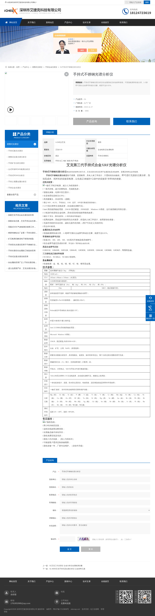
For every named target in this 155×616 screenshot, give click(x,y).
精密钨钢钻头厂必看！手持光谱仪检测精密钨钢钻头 (22, 233)
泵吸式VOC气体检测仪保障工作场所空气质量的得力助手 (22, 227)
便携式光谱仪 (37, 67)
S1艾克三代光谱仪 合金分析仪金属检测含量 (65, 566)
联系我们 (123, 22)
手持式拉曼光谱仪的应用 (18, 256)
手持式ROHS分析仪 (16, 175)
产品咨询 (91, 121)
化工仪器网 (94, 609)
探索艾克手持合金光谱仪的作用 (21, 215)
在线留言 (105, 22)
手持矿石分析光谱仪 (16, 163)
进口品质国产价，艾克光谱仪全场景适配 (22, 268)
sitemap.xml (75, 609)
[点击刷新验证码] (84, 539)
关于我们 (31, 22)
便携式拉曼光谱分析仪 (17, 157)
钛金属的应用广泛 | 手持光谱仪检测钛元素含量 (22, 262)
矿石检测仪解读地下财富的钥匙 (21, 239)
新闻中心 (68, 581)
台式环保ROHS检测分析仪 (19, 169)
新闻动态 (50, 22)
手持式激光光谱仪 (15, 151)
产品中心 (68, 22)
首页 (18, 67)
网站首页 (13, 22)
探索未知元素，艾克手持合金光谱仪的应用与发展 (22, 221)
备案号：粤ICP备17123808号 (57, 609)
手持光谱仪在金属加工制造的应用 (21, 251)
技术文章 (87, 22)
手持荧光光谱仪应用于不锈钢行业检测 (22, 245)
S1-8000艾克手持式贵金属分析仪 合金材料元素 (67, 569)
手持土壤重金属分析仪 (17, 182)
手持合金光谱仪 (51, 67)
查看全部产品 (13, 195)
